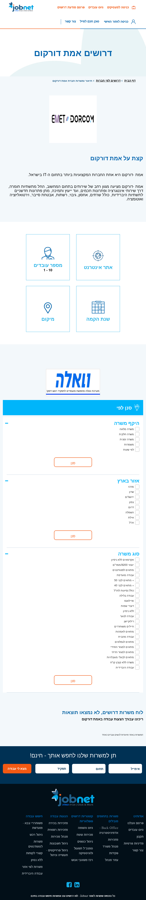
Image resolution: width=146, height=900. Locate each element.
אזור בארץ (128, 480)
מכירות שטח (85, 835)
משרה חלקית (126, 434)
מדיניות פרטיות (134, 843)
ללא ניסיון (128, 611)
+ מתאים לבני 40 (124, 585)
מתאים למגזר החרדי (122, 647)
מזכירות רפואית (58, 830)
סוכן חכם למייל (89, 21)
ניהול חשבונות (59, 843)
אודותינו (138, 816)
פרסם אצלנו (136, 823)
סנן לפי (124, 407)
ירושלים (129, 497)
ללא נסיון (37, 860)
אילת (131, 517)
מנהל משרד (110, 846)
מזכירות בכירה (58, 823)
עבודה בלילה (126, 595)
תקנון (140, 836)
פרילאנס (129, 600)
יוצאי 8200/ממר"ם (123, 565)
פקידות (113, 853)
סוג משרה (128, 553)
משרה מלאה (127, 429)
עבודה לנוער (127, 616)
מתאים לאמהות (125, 631)
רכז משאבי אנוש (82, 860)
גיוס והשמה (85, 828)
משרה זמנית (127, 439)
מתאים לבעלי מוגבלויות (120, 657)
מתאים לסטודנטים (123, 570)
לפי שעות (128, 449)
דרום (131, 507)
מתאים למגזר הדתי (123, 652)
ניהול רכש (36, 835)
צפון (131, 502)
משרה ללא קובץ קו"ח (122, 662)
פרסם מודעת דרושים (71, 7)
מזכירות (113, 839)
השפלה (129, 512)
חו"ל (131, 522)
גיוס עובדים (95, 7)
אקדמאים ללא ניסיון (122, 559)
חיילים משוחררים (124, 626)
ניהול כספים (85, 841)
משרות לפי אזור (32, 867)
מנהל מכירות (59, 836)
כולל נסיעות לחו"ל (124, 590)
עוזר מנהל (111, 860)
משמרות (129, 444)
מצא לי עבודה (17, 768)
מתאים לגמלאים (124, 642)
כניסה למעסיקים (119, 7)
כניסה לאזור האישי (117, 21)
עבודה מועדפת (125, 575)
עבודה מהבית (126, 636)
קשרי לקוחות (34, 853)
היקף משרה (126, 423)
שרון (131, 492)
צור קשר (70, 21)
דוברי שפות (127, 606)
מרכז (131, 486)
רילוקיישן (129, 621)
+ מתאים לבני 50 (124, 580)
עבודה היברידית (125, 667)
